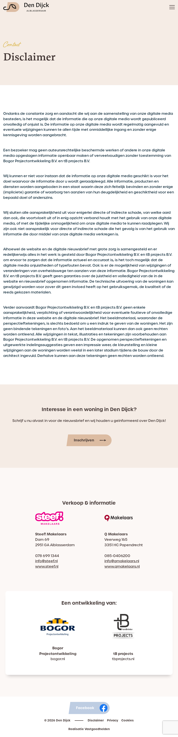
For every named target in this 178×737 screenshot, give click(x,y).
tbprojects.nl (123, 659)
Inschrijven (84, 440)
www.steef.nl (46, 566)
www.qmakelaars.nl (122, 566)
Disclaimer (96, 720)
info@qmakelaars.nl (121, 561)
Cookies (127, 720)
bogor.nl (58, 659)
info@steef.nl (46, 561)
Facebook (85, 707)
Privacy (112, 720)
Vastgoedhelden (97, 729)
